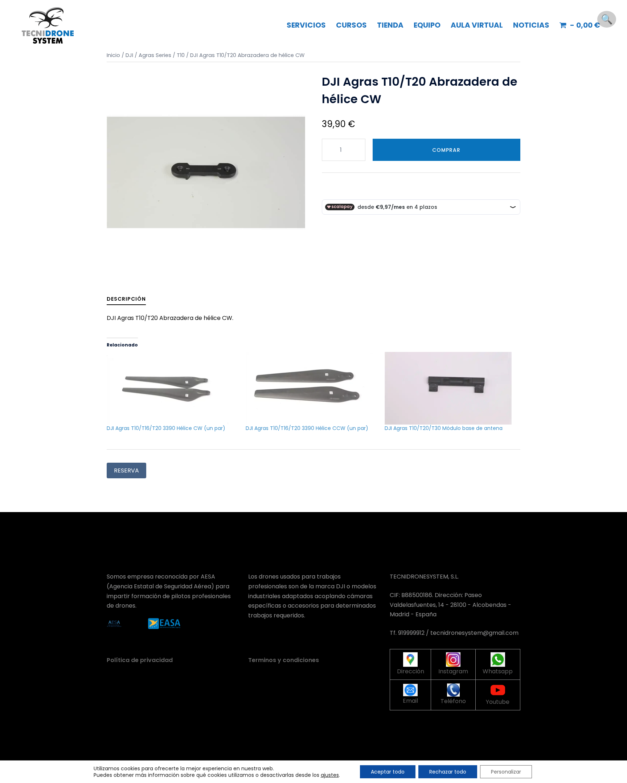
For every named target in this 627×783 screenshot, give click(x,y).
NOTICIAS (531, 25)
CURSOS (351, 25)
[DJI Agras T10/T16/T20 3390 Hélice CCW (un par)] (311, 388)
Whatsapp (498, 671)
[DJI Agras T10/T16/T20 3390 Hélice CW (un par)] (172, 388)
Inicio (113, 55)
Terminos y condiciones (283, 660)
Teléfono (453, 701)
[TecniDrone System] (48, 25)
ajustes (330, 775)
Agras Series (155, 55)
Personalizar (506, 771)
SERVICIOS (306, 25)
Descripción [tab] (126, 299)
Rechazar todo (447, 771)
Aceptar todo (388, 771)
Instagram (453, 671)
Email (410, 701)
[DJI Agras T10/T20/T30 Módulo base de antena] (450, 388)
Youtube (497, 702)
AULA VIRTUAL (477, 25)
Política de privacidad (140, 660)
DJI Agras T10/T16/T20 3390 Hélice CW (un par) (166, 428)
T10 (181, 55)
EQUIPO (427, 25)
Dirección (410, 671)
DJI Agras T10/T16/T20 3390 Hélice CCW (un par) (307, 428)
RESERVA (126, 470)
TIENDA (390, 25)
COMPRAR (446, 150)
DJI (129, 55)
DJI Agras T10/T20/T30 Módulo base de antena (444, 428)
